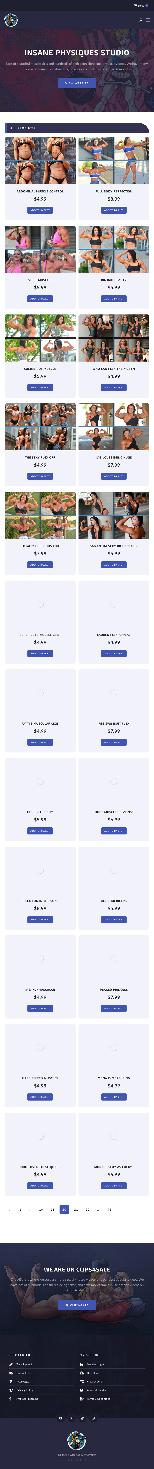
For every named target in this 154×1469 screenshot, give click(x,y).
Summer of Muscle (40, 368)
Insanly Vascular (40, 989)
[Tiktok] (82, 1418)
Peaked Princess (114, 989)
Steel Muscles (40, 280)
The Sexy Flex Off (40, 457)
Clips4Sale (79, 1305)
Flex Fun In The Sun (40, 900)
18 (41, 1209)
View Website (77, 83)
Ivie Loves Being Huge (114, 457)
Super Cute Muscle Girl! (40, 634)
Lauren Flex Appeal (114, 634)
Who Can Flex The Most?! (114, 368)
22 (88, 1209)
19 (53, 1209)
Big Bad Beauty (114, 280)
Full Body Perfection (113, 191)
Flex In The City (40, 812)
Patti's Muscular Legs (40, 723)
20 (64, 1209)
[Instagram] (93, 1418)
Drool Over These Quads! (40, 1167)
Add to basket (40, 210)
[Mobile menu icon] (148, 20)
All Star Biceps (114, 900)
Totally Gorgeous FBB (40, 546)
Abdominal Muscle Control (40, 191)
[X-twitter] (71, 1418)
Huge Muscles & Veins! (114, 812)
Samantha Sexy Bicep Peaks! (114, 546)
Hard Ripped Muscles (40, 1078)
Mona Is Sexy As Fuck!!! (114, 1167)
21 (76, 1209)
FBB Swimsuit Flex (113, 723)
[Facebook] (60, 1418)
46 (109, 1209)
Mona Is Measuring (114, 1078)
